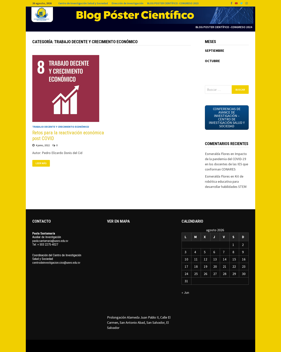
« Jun (185, 292)
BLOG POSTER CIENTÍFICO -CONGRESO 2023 (172, 3)
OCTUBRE (212, 61)
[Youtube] (236, 3)
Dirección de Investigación (127, 3)
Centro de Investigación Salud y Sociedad (83, 3)
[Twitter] (241, 3)
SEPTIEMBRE (214, 50)
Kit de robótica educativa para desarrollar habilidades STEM (226, 181)
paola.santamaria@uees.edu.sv (50, 241)
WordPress (127, 346)
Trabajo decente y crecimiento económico (60, 126)
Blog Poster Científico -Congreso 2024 (224, 27)
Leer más (41, 163)
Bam (139, 346)
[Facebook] (232, 3)
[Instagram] (246, 3)
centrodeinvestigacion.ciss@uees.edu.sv (56, 262)
